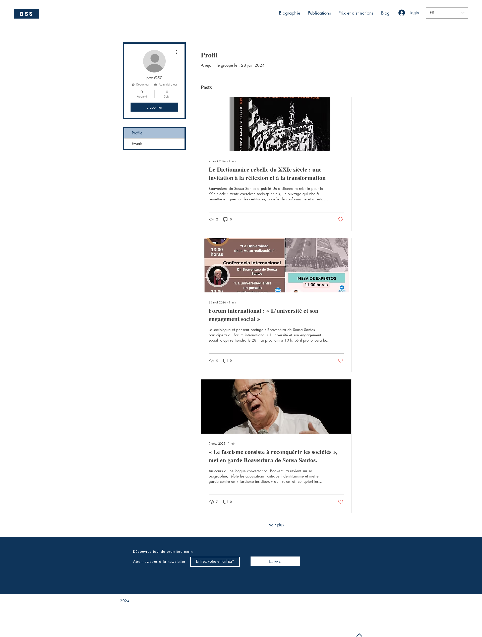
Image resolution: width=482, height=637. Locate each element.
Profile (137, 133)
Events (137, 143)
